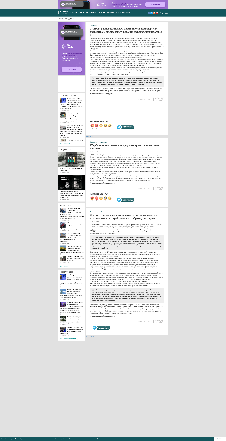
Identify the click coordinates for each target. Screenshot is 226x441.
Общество (93, 142)
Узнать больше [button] (101, 439)
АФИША (81, 12)
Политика (93, 25)
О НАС (118, 12)
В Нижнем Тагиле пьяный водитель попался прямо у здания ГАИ (75, 258)
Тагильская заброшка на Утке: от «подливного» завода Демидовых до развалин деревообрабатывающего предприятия (71, 194)
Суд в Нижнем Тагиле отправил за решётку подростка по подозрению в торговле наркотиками (70, 237)
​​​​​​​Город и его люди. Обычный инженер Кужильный (71, 169)
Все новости (65, 144)
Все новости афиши (68, 339)
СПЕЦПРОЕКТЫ (91, 12)
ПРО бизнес (126, 12)
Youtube (157, 13)
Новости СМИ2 (90, 136)
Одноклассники (154, 13)
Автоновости (94, 212)
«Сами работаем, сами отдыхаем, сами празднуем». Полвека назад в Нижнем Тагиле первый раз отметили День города (71, 117)
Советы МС (101, 12)
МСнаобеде (110, 12)
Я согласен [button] (220, 439)
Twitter (151, 13)
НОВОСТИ (73, 12)
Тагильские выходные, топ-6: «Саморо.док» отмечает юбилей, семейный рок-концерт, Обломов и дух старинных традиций (71, 293)
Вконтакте (149, 13)
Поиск (161, 13)
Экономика (103, 142)
